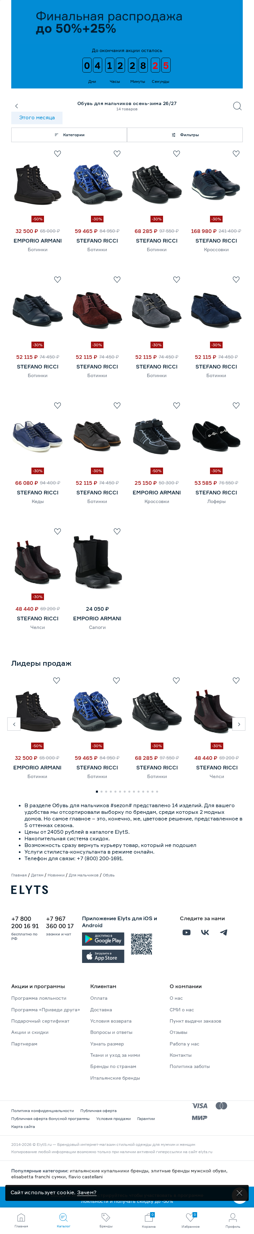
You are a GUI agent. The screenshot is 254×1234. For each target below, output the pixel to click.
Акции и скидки (30, 1032)
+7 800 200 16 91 (25, 922)
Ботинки (38, 249)
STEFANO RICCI (97, 240)
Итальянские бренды (115, 1078)
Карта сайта (23, 1126)
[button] (14, 724)
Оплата (98, 998)
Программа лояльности (38, 998)
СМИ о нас (182, 1009)
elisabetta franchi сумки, (39, 1176)
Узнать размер (107, 1043)
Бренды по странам (113, 1066)
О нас (176, 998)
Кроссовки (216, 249)
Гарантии (146, 1118)
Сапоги (97, 627)
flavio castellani (85, 1176)
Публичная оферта (98, 1110)
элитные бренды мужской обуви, (189, 1170)
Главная (19, 874)
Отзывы (178, 1032)
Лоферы (216, 501)
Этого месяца (37, 117)
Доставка (101, 1009)
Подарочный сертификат (40, 1021)
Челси (37, 627)
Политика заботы (190, 1066)
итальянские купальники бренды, (110, 1170)
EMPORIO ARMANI (38, 240)
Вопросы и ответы (111, 1032)
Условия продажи (113, 1118)
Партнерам (24, 1043)
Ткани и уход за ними (115, 1055)
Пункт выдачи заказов (195, 1021)
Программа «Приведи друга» (45, 1009)
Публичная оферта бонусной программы (50, 1118)
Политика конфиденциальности (42, 1110)
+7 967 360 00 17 (60, 922)
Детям (37, 874)
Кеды (38, 501)
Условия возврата (111, 1021)
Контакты (180, 1055)
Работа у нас (184, 1043)
